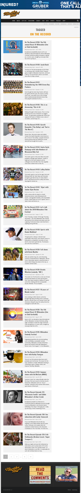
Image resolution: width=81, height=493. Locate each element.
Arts (47, 20)
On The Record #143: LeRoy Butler (37, 169)
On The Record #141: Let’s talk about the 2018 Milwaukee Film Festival (36, 209)
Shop (64, 20)
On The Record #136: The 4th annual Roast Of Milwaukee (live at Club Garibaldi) (36, 312)
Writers (69, 490)
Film (43, 20)
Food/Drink (31, 20)
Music (18, 20)
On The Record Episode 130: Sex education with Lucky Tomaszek (36, 415)
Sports (52, 20)
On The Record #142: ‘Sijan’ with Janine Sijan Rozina (36, 188)
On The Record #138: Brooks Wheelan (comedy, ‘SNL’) (35, 270)
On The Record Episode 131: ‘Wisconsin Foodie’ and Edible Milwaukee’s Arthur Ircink (35, 394)
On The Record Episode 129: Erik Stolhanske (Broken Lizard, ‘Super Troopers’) (37, 436)
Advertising (74, 490)
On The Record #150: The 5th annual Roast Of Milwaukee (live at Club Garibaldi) (36, 44)
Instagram (51, 24)
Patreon (70, 24)
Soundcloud (63, 24)
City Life (24, 20)
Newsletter (75, 24)
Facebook (76, 27)
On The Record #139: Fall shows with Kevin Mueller (36, 250)
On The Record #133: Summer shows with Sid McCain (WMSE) (36, 373)
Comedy (38, 20)
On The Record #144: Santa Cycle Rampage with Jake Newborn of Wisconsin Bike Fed (37, 149)
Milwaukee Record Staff (30, 49)
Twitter (45, 24)
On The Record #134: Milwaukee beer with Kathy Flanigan (36, 353)
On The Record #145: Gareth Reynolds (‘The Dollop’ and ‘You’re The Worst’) (37, 127)
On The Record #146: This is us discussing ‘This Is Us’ (36, 105)
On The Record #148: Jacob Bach (37, 64)
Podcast (58, 20)
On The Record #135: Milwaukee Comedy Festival (36, 333)
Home (13, 20)
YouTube (57, 24)
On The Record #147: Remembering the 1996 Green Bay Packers (37, 84)
